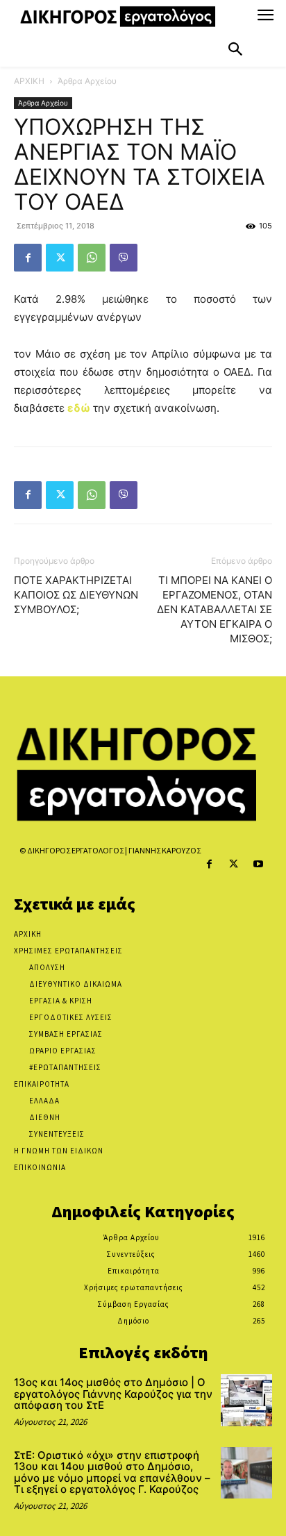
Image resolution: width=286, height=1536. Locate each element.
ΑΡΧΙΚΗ (29, 81)
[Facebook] (28, 258)
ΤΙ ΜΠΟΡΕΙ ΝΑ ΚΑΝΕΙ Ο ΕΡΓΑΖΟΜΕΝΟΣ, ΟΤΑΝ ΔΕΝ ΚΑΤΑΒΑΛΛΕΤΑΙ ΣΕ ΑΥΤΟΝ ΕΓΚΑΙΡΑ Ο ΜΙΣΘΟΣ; (214, 609)
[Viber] (123, 258)
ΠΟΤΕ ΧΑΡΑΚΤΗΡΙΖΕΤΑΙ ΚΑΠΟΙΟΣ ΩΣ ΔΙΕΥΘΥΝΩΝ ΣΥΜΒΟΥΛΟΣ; (76, 595)
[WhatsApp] (92, 258)
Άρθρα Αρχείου (87, 81)
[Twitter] (60, 258)
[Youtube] (258, 864)
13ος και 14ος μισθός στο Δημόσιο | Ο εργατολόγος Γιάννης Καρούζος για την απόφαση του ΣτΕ (113, 1394)
